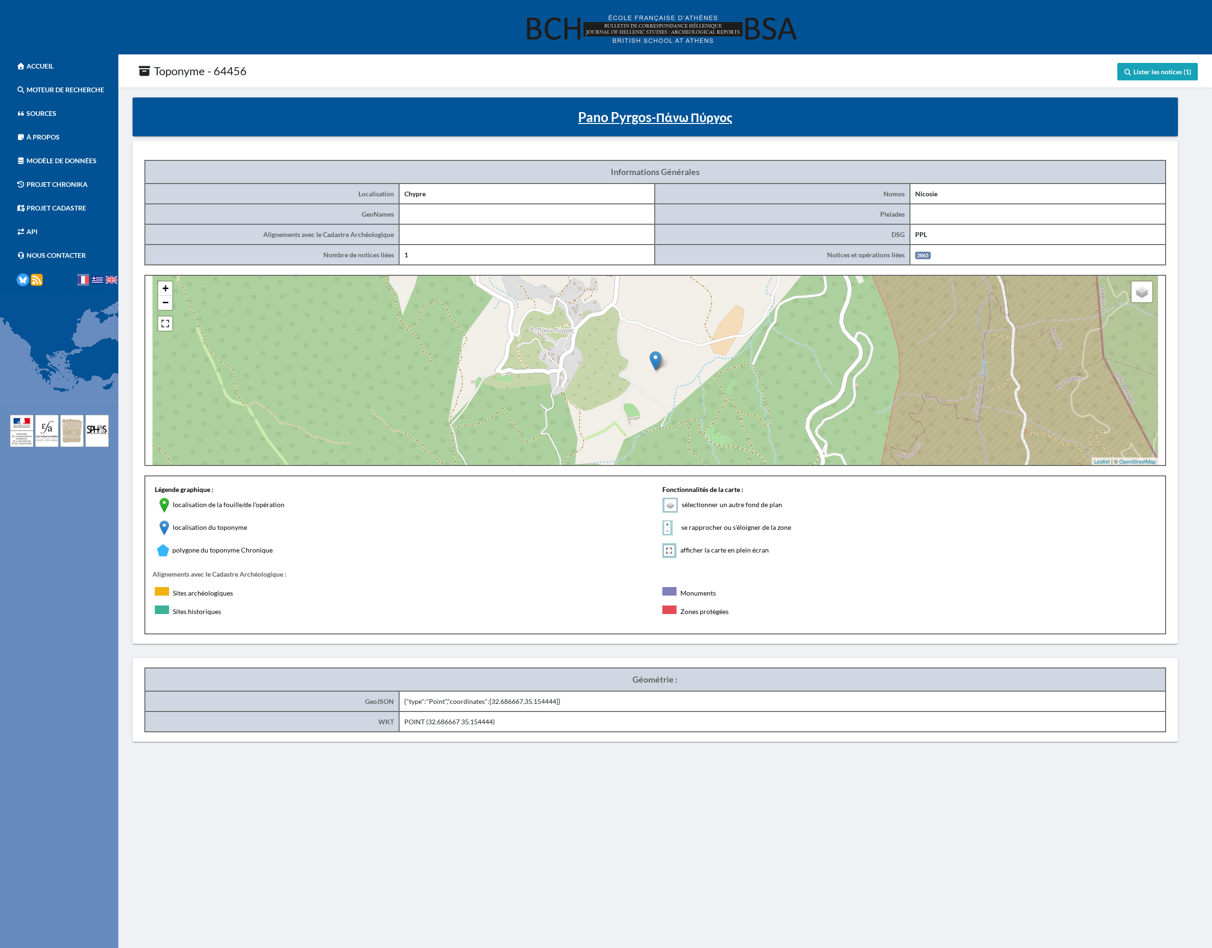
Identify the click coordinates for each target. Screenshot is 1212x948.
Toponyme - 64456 (199, 71)
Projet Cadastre (55, 208)
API (31, 232)
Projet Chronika (56, 184)
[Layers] (1142, 291)
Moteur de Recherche (64, 90)
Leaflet (1102, 461)
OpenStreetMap (1137, 461)
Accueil (39, 66)
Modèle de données (61, 161)
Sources (40, 113)
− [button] (165, 302)
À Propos (42, 137)
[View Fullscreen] (165, 323)
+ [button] (165, 288)
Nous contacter (55, 255)
